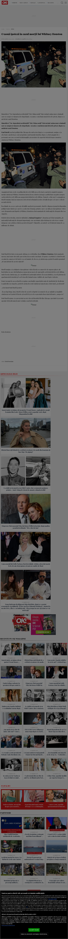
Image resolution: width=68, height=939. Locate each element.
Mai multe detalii (52, 899)
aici (27, 906)
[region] (34, 914)
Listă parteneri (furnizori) (8, 925)
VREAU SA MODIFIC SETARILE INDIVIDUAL (34, 934)
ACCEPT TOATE (34, 930)
